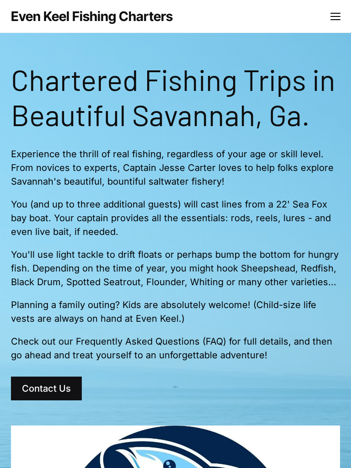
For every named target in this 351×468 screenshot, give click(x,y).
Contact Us (46, 388)
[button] (335, 16)
